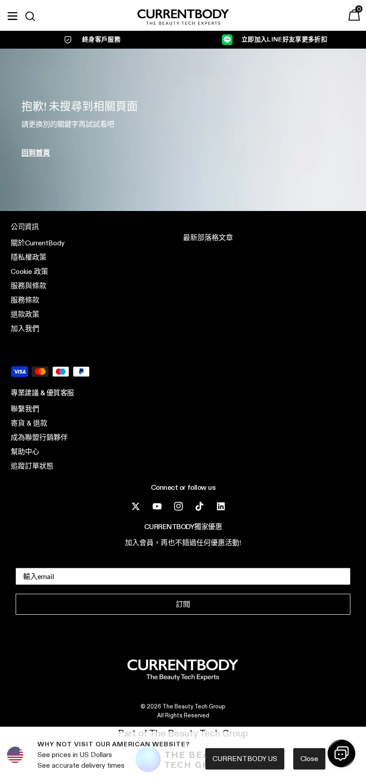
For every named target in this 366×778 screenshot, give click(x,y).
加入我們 (25, 328)
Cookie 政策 (29, 271)
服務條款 (25, 300)
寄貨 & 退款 (29, 423)
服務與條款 (28, 285)
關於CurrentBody (38, 243)
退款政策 (25, 314)
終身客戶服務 (101, 39)
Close (309, 758)
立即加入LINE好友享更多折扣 (284, 39)
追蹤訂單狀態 (32, 466)
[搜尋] (34, 16)
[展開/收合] (12, 14)
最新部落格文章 (208, 237)
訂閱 (183, 604)
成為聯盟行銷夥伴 (39, 437)
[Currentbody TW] (183, 17)
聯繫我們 (25, 409)
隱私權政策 (28, 257)
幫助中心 (25, 451)
